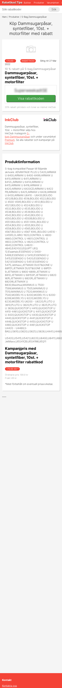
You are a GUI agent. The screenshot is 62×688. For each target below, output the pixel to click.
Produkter (39, 2)
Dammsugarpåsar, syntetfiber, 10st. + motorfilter (21, 77)
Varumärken (53, 2)
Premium (10, 139)
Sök (53, 9)
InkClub (12, 119)
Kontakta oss (9, 685)
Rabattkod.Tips (12, 2)
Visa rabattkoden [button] (31, 98)
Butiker (27, 2)
